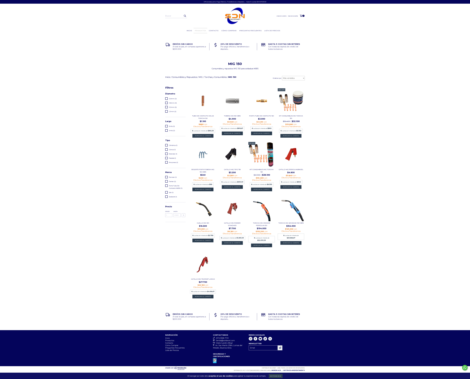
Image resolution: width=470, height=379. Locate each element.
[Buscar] (184, 16)
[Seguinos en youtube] (260, 339)
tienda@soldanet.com (225, 340)
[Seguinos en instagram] (250, 339)
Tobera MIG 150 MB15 (232, 116)
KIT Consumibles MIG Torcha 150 (291, 117)
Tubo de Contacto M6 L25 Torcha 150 (203, 117)
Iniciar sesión (293, 16)
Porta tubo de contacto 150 (261, 116)
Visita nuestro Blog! (224, 343)
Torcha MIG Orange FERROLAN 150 (261, 224)
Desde (167, 211)
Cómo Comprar (229, 31)
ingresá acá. (276, 370)
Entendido (275, 376)
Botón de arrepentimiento (294, 370)
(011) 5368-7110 (222, 338)
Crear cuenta (281, 16)
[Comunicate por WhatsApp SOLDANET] (465, 367)
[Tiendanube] (176, 369)
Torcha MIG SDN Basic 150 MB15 (291, 223)
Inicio (189, 31)
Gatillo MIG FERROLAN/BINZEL (291, 169)
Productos (200, 31)
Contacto (214, 31)
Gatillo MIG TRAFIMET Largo (203, 279)
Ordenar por (277, 78)
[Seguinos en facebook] (255, 339)
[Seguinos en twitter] (270, 339)
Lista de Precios (272, 31)
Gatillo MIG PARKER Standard (232, 224)
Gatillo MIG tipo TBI (232, 169)
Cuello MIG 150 (203, 223)
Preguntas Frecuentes (250, 31)
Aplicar (183, 215)
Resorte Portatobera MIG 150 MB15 (202, 171)
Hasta (175, 211)
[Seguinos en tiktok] (265, 339)
